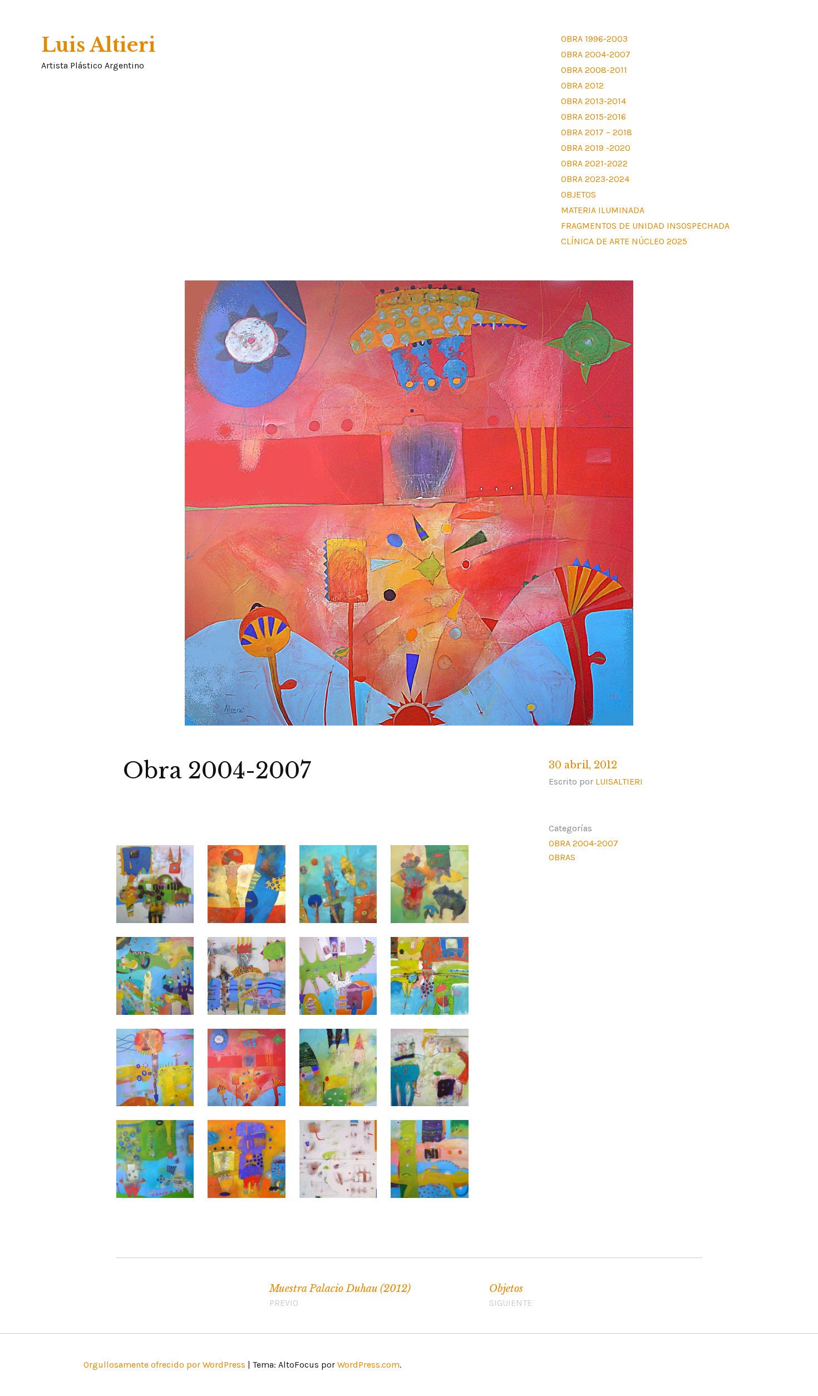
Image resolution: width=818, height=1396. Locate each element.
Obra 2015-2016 (593, 116)
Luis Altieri (98, 45)
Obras (562, 857)
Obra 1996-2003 (594, 38)
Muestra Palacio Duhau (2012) (340, 1295)
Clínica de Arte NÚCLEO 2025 (624, 241)
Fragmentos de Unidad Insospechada (645, 225)
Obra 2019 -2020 (595, 147)
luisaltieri (619, 781)
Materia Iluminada (602, 210)
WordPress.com (368, 1364)
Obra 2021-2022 (594, 163)
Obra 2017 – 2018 (596, 132)
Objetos (578, 194)
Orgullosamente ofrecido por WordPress (164, 1364)
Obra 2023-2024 (595, 179)
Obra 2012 (582, 85)
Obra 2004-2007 (595, 54)
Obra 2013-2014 (593, 101)
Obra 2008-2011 (594, 70)
